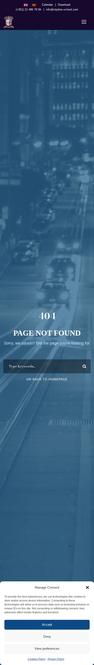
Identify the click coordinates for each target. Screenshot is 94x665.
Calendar (47, 4)
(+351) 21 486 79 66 (28, 9)
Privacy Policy (56, 659)
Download (64, 4)
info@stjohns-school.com (62, 9)
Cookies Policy (36, 659)
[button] (87, 587)
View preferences (47, 648)
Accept (47, 624)
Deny (47, 636)
